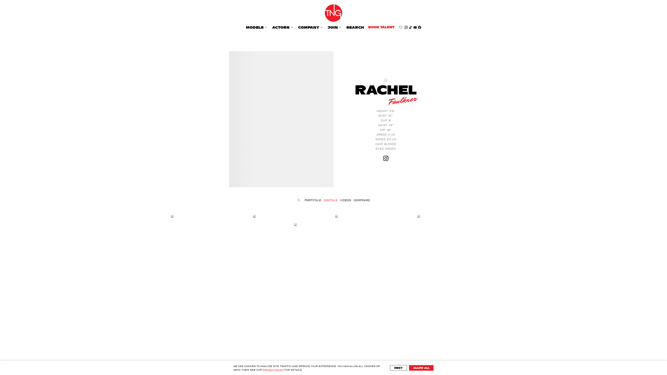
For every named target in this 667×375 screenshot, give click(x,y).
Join (335, 27)
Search (355, 27)
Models (257, 27)
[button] (299, 200)
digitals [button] (330, 200)
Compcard (362, 200)
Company (311, 27)
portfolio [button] (313, 200)
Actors (283, 27)
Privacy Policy (273, 369)
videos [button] (345, 200)
